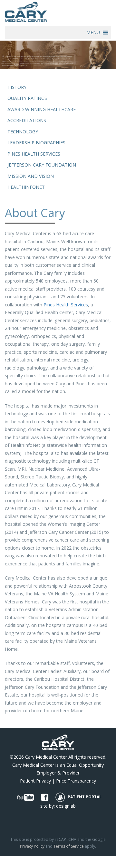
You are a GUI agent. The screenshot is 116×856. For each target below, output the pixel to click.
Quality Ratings (27, 98)
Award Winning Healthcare (41, 109)
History (16, 87)
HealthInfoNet (26, 187)
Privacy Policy (32, 846)
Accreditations (26, 120)
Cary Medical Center (46, 757)
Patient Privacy (35, 781)
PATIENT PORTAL (84, 797)
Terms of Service (68, 846)
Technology (22, 132)
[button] (93, 32)
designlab (66, 806)
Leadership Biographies (36, 142)
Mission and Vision (30, 176)
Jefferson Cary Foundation (41, 165)
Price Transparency (76, 781)
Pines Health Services (33, 154)
